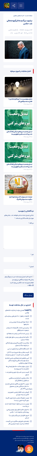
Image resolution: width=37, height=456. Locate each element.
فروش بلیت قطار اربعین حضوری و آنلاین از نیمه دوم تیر (18, 393)
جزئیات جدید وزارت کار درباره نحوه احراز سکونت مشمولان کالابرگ (20, 198)
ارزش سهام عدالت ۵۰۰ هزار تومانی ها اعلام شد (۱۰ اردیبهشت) (17, 367)
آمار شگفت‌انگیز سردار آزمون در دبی (18, 348)
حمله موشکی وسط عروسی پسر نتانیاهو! (19, 323)
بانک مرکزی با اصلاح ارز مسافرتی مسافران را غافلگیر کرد (19, 379)
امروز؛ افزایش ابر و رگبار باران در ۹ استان (19, 416)
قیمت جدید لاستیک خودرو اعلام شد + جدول (17, 373)
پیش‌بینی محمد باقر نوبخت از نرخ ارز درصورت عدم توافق (18, 328)
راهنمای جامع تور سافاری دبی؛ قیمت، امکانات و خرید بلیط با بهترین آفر (17, 422)
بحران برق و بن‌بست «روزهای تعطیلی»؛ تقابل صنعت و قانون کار (20, 100)
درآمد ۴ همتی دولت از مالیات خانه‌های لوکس (17, 311)
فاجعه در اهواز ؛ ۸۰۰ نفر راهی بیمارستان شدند (17, 317)
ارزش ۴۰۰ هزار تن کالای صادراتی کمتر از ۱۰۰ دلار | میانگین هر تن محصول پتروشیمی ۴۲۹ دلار (18, 386)
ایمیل (31, 266)
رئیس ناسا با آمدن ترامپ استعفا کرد (18, 333)
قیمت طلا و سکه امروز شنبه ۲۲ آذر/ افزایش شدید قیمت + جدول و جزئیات (17, 353)
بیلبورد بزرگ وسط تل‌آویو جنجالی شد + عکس (19, 22)
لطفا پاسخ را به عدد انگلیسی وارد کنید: (22, 282)
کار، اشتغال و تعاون (18, 16)
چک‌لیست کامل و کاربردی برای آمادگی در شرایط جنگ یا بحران (17, 344)
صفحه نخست (28, 16)
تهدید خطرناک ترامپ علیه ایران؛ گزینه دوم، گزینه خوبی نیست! (17, 399)
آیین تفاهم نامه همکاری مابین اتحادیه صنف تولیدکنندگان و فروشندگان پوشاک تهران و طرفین (18, 360)
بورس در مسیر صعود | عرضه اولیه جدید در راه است (17, 405)
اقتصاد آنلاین (12, 30)
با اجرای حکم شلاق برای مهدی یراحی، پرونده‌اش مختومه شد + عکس (17, 410)
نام (32, 254)
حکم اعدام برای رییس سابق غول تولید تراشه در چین (17, 338)
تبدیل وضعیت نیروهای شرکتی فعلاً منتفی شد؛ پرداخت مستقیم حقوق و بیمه (19, 132)
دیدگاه (31, 223)
